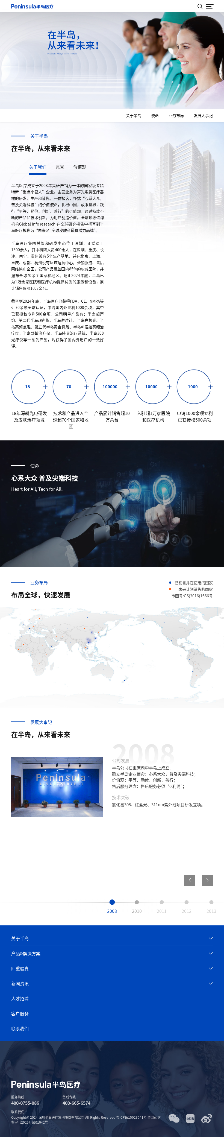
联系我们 (20, 1028)
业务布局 (176, 115)
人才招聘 (20, 998)
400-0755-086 (25, 1103)
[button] (207, 880)
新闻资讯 (20, 983)
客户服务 (20, 1013)
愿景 (59, 166)
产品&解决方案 (25, 953)
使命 (155, 115)
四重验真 (20, 968)
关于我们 (37, 166)
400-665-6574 (76, 1103)
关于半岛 (133, 115)
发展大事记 (203, 115)
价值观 (79, 166)
